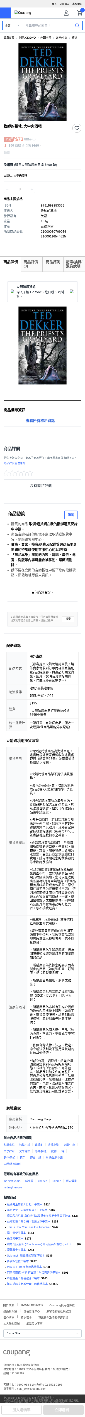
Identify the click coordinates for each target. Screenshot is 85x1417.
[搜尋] (77, 25)
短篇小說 (24, 1145)
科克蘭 (29, 1181)
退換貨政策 (10, 1311)
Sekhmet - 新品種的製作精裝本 (26, 1255)
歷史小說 (35, 1157)
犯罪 (54, 1151)
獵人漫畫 (71, 1181)
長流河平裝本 (15, 1238)
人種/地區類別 (12, 1164)
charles (42, 1181)
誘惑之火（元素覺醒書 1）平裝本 (27, 1210)
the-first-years (12, 1181)
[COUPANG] (16, 1354)
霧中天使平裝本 (16, 1233)
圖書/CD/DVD (27, 37)
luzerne (56, 1181)
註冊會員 (65, 4)
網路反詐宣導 (34, 1323)
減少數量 (31, 189)
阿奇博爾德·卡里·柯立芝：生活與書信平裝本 (34, 1272)
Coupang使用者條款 (62, 1305)
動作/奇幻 (9, 1157)
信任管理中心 (32, 1311)
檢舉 (68, 618)
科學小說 (9, 1145)
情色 (22, 1157)
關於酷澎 (8, 1305)
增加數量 (7, 189)
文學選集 (24, 1151)
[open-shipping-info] (41, 164)
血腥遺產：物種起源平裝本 (23, 1278)
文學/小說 (61, 37)
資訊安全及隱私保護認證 (53, 1317)
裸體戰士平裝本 (16, 1250)
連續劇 (39, 1145)
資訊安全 (26, 1317)
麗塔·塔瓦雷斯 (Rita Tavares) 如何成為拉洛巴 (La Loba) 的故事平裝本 (41, 1244)
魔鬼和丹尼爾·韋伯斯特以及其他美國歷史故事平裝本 (38, 1215)
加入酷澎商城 (11, 1323)
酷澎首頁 (9, 37)
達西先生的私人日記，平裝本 (24, 1204)
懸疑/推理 (40, 1151)
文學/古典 (69, 1145)
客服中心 (77, 4)
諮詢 (71, 514)
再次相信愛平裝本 (18, 1261)
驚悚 (74, 37)
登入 (54, 4)
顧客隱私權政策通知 (58, 1311)
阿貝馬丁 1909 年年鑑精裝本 (24, 1267)
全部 (7, 25)
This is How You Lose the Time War (29, 1227)
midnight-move (13, 1187)
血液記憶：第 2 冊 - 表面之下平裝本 (28, 1221)
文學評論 (9, 1151)
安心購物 (8, 1317)
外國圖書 (45, 37)
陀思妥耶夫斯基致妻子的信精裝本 (27, 1284)
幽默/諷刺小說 (54, 1157)
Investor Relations (32, 1304)
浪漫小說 (53, 1145)
